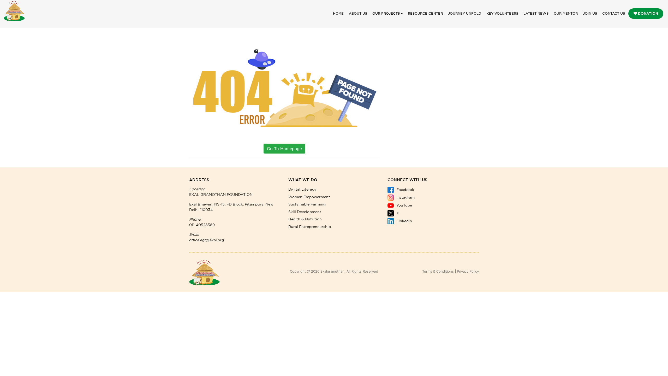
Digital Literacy (302, 189)
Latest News (535, 13)
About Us (358, 13)
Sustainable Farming (307, 204)
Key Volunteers (502, 13)
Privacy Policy (468, 271)
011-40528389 (202, 225)
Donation (647, 13)
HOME (338, 13)
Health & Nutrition (305, 219)
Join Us (590, 13)
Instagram (405, 197)
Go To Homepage (284, 148)
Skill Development (304, 212)
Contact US (613, 13)
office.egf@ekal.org (206, 240)
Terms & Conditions (438, 271)
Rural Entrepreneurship (309, 226)
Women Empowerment (309, 197)
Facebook (404, 189)
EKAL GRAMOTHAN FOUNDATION (221, 194)
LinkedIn (403, 221)
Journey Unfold (464, 13)
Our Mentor (566, 13)
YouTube (403, 205)
